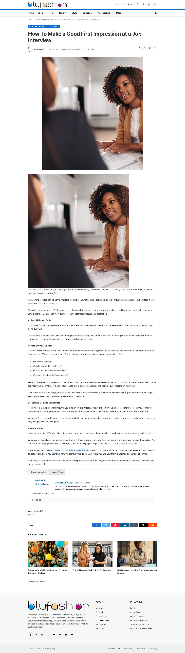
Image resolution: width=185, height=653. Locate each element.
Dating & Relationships (138, 620)
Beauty (62, 13)
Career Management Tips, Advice (46, 20)
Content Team (101, 616)
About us (99, 608)
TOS (118, 649)
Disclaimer (110, 649)
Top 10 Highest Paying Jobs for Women (91, 570)
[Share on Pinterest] (149, 47)
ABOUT (130, 4)
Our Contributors (102, 620)
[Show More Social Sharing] (154, 47)
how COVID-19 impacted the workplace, (67, 450)
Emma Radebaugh (39, 49)
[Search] (156, 13)
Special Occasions (137, 616)
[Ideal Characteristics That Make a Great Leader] (137, 554)
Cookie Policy (140, 649)
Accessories (104, 13)
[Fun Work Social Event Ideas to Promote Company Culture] (48, 554)
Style (74, 13)
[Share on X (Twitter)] (144, 47)
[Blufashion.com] (47, 4)
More (118, 13)
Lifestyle (87, 13)
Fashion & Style (135, 612)
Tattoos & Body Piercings (139, 624)
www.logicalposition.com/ (43, 493)
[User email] (40, 500)
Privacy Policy (128, 649)
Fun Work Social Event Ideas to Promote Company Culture (47, 571)
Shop (40, 13)
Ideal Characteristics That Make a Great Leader (137, 571)
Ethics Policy (152, 649)
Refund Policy (101, 628)
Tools (51, 13)
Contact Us (100, 612)
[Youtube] (37, 500)
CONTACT (120, 4)
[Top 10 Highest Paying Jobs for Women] (92, 554)
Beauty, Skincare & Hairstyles (141, 628)
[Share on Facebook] (139, 47)
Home (31, 13)
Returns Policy (101, 624)
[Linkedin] (33, 500)
